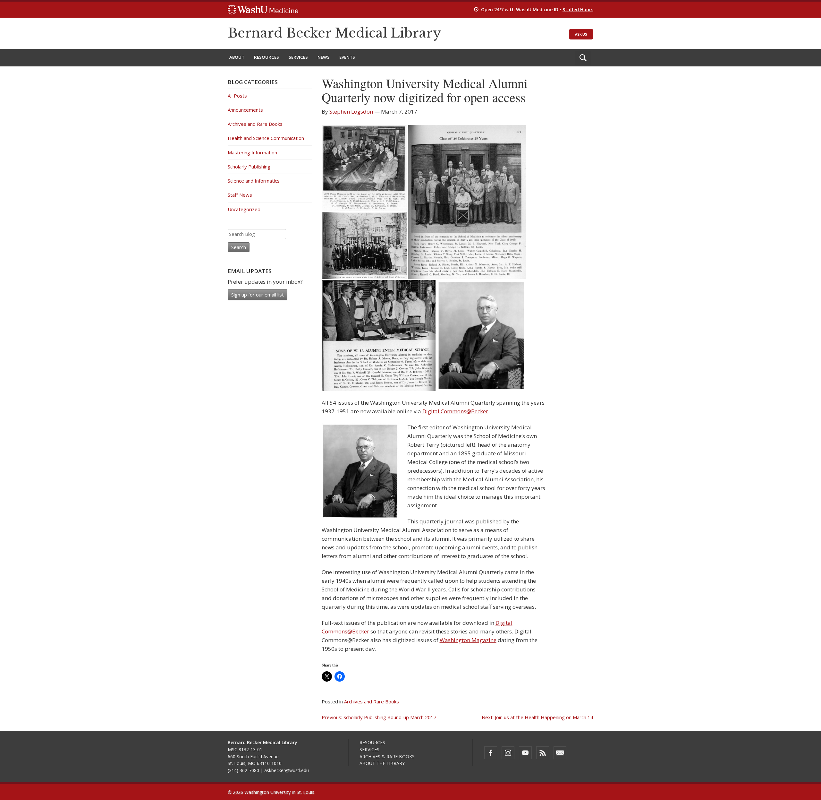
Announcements (245, 110)
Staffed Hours (578, 9)
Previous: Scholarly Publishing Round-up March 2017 (379, 717)
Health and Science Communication (266, 138)
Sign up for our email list (257, 294)
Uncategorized (244, 209)
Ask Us (581, 34)
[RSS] (542, 752)
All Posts (237, 95)
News (323, 57)
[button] (365, 167)
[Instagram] (508, 752)
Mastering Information (252, 152)
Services (298, 57)
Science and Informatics (254, 180)
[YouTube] (525, 752)
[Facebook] (490, 752)
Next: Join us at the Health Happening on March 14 (537, 717)
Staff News (240, 195)
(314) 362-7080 (243, 770)
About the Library (382, 763)
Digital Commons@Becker (455, 411)
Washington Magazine (468, 640)
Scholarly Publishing (249, 166)
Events (347, 57)
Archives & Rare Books (387, 756)
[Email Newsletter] (560, 752)
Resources (266, 57)
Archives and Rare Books (371, 701)
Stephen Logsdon (351, 111)
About (236, 57)
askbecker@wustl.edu (286, 770)
